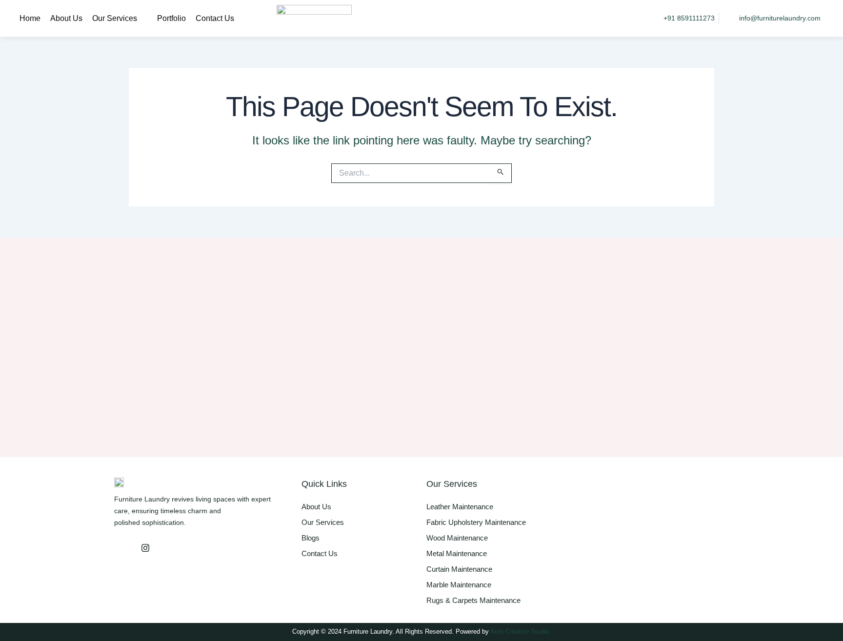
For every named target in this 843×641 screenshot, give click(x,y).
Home (30, 18)
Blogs (310, 538)
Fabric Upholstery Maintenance (476, 522)
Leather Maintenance (459, 506)
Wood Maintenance (457, 538)
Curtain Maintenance (459, 569)
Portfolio (171, 18)
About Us (66, 18)
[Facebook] (124, 548)
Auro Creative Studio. (520, 631)
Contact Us (215, 18)
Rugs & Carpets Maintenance (473, 600)
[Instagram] (145, 548)
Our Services (114, 18)
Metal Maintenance (456, 553)
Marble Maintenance (458, 585)
